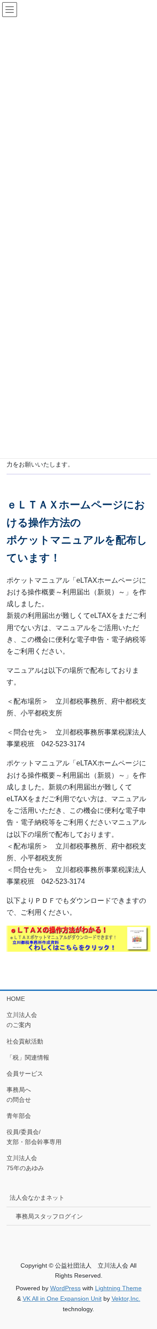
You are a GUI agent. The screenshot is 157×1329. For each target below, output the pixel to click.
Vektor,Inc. (126, 1298)
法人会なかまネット (37, 1197)
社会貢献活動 (25, 1041)
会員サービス (25, 1073)
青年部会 (19, 1115)
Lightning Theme (118, 1288)
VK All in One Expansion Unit (62, 1298)
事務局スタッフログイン (49, 1216)
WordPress (65, 1288)
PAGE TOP (145, 1281)
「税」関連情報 (28, 1057)
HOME (16, 998)
